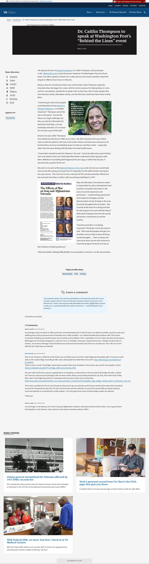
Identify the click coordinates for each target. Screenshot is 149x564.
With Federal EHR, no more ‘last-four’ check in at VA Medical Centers (37, 541)
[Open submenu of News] (92, 12)
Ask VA (94, 301)
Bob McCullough (29, 353)
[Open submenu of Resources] (106, 12)
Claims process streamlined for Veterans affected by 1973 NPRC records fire (37, 478)
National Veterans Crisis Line (71, 168)
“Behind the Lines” (50, 73)
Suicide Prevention (64, 70)
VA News (83, 274)
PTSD (76, 274)
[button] (144, 12)
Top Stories (10, 118)
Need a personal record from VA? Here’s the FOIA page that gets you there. (107, 483)
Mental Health (67, 274)
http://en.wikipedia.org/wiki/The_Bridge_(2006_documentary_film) (50, 368)
